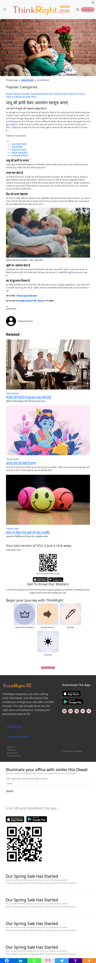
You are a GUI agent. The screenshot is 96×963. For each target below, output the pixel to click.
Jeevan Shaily (28, 80)
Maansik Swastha (22, 93)
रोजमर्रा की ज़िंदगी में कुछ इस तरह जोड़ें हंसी (28, 397)
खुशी (70, 272)
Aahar (65, 93)
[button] (87, 9)
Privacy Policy (12, 753)
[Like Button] (7, 306)
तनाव (28, 183)
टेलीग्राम (40, 300)
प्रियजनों (15, 121)
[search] (77, 9)
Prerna (81, 93)
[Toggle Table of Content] (8, 141)
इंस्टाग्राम (29, 300)
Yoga (33, 93)
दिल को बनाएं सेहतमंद (19, 149)
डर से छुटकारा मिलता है (20, 155)
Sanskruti (73, 93)
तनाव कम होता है (17, 146)
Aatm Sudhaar (55, 93)
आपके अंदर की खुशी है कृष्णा (21, 463)
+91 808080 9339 (14, 727)
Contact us (11, 750)
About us (11, 747)
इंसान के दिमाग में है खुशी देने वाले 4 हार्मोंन (28, 532)
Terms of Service (14, 756)
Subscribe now (48, 667)
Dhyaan (9, 93)
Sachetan (26, 96)
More (33, 96)
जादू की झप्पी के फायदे (19, 144)
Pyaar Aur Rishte (14, 96)
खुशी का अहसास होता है (20, 152)
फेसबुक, (23, 300)
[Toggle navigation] (5, 9)
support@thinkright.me (17, 737)
